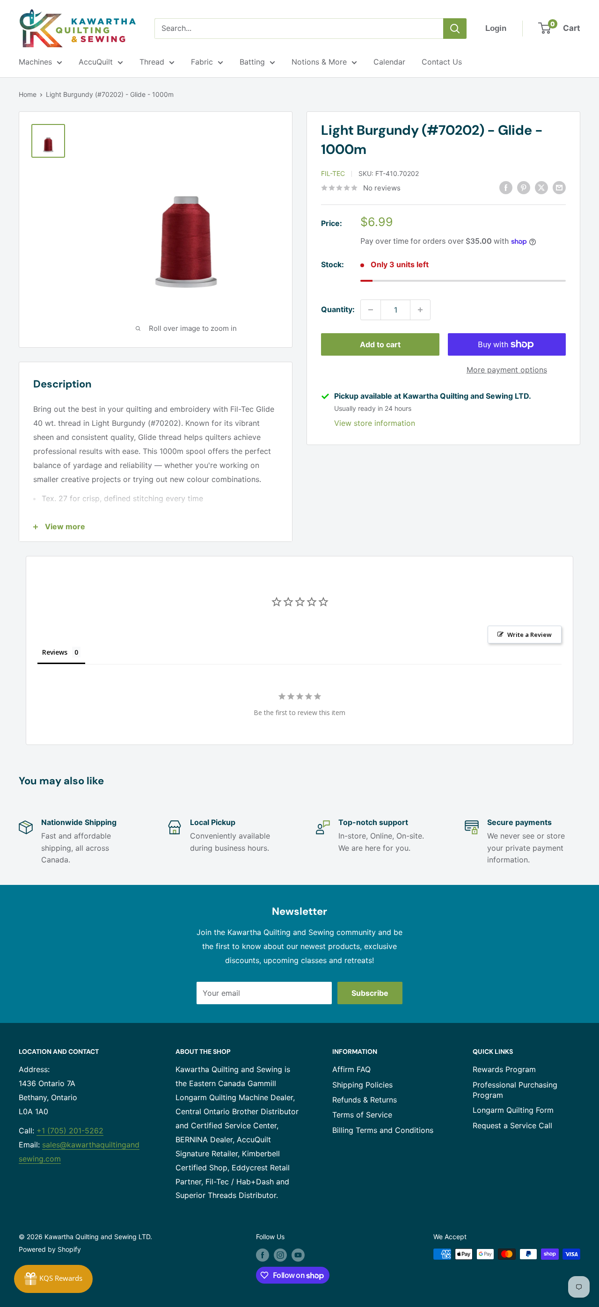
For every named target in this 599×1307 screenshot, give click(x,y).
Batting (252, 61)
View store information (374, 423)
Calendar (389, 61)
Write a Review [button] (529, 634)
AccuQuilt (96, 61)
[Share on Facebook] (505, 187)
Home (28, 94)
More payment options (507, 369)
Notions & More (319, 61)
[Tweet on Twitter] (541, 187)
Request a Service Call (512, 1125)
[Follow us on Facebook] (262, 1255)
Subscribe (369, 993)
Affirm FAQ (351, 1069)
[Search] (455, 28)
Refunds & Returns (364, 1099)
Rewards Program (504, 1069)
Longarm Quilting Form (513, 1110)
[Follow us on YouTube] (298, 1255)
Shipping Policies (362, 1084)
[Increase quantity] (420, 310)
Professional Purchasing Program (515, 1090)
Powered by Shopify (50, 1249)
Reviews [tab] (54, 652)
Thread (151, 61)
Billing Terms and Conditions (382, 1130)
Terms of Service (362, 1114)
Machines (35, 61)
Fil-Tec (333, 173)
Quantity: (338, 309)
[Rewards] (53, 1279)
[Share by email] (559, 187)
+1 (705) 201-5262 (70, 1130)
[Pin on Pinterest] (523, 187)
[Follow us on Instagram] (280, 1255)
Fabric (202, 61)
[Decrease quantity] (370, 310)
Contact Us (442, 61)
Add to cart (380, 344)
